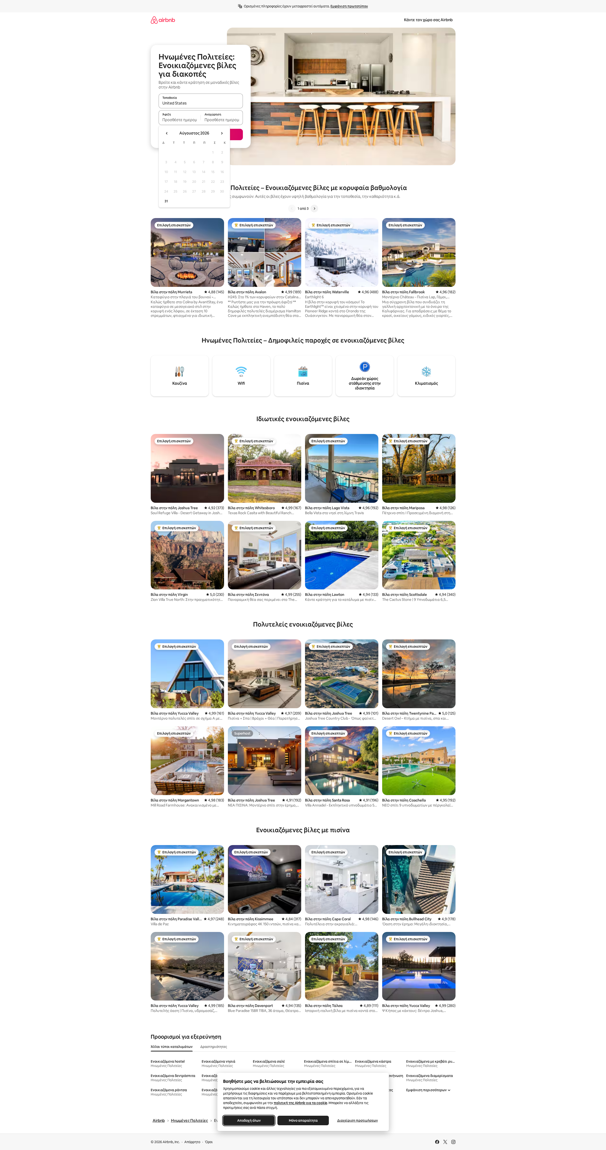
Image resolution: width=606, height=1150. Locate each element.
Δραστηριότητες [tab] (213, 1047)
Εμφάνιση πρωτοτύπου (349, 6)
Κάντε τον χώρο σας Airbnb (428, 19)
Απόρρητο (192, 1142)
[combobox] (200, 103)
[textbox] (179, 120)
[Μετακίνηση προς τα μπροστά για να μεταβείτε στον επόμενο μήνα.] (221, 133)
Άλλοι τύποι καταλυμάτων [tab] (172, 1047)
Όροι (209, 1142)
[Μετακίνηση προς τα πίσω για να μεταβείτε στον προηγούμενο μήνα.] (166, 133)
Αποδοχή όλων (248, 1120)
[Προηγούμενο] (292, 208)
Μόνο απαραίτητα (303, 1120)
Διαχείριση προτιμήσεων (357, 1120)
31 (166, 201)
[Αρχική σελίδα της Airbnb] (163, 19)
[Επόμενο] (314, 208)
